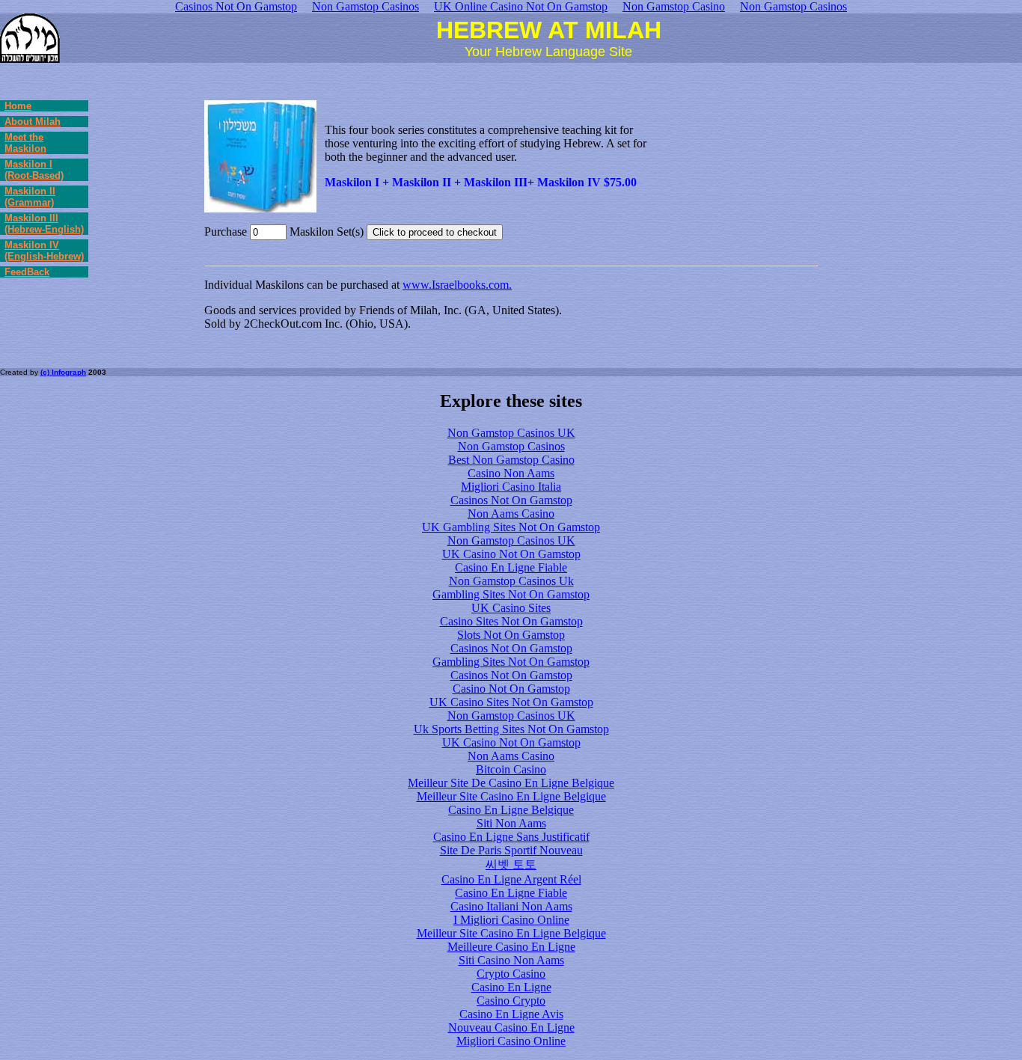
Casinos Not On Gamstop (511, 500)
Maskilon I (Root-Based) (34, 170)
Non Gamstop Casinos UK (511, 432)
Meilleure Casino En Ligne (511, 946)
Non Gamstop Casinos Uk (511, 581)
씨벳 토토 (511, 864)
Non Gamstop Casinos (511, 446)
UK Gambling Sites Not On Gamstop (511, 527)
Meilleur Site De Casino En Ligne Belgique (511, 782)
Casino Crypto (511, 1000)
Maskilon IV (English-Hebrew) (44, 250)
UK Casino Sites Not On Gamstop (511, 702)
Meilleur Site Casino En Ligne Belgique (511, 796)
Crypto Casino (511, 973)
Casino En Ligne (511, 987)
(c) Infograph (63, 372)
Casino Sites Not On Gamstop (511, 621)
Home (17, 105)
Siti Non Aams (511, 823)
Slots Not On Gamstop (511, 634)
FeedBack (26, 272)
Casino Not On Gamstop (511, 688)
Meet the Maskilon (25, 143)
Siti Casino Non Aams (511, 960)
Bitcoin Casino (511, 769)
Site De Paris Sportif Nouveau (511, 850)
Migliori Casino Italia (511, 486)
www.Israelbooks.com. (457, 284)
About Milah (32, 121)
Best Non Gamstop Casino (511, 459)
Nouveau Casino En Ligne (511, 1027)
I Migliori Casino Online (511, 919)
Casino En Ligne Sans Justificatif (511, 836)
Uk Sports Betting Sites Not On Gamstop (511, 729)
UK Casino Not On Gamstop (511, 554)
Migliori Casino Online (511, 1041)
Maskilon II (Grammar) (29, 197)
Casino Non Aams (511, 473)
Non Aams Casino (511, 513)
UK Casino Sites (511, 607)
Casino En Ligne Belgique (511, 809)
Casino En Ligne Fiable (511, 567)
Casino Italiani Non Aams (511, 906)
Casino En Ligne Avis (511, 1014)
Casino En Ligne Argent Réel (511, 879)
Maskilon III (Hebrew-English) (44, 223)
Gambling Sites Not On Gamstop (511, 594)
